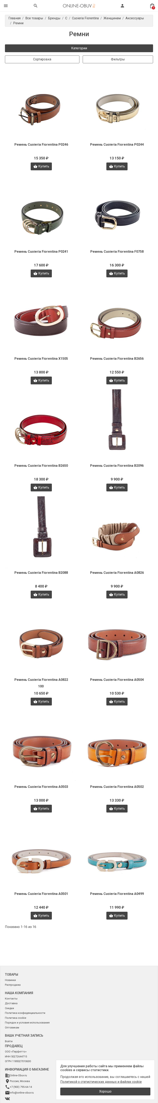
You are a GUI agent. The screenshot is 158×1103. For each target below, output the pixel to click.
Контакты (11, 998)
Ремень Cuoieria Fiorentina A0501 (41, 894)
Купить (43, 166)
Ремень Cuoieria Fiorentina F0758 (117, 252)
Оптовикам (12, 1027)
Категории (79, 48)
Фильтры (118, 59)
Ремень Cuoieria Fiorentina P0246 (41, 144)
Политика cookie (15, 1017)
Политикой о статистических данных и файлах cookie (101, 1082)
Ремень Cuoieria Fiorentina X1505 (41, 359)
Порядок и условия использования (27, 1022)
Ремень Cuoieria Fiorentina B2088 (41, 573)
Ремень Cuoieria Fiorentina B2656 (117, 359)
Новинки (10, 980)
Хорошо (105, 1091)
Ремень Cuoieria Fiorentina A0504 (117, 680)
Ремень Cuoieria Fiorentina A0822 (41, 680)
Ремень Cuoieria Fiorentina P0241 (41, 252)
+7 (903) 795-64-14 (21, 1086)
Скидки (9, 1008)
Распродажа (13, 984)
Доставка (11, 1003)
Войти (9, 1041)
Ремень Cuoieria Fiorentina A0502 (117, 787)
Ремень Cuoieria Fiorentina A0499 (117, 894)
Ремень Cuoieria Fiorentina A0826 (117, 573)
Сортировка (42, 59)
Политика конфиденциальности (25, 1012)
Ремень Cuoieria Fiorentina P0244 (117, 144)
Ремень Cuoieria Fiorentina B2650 (41, 466)
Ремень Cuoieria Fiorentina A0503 (41, 787)
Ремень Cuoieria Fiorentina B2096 (117, 466)
